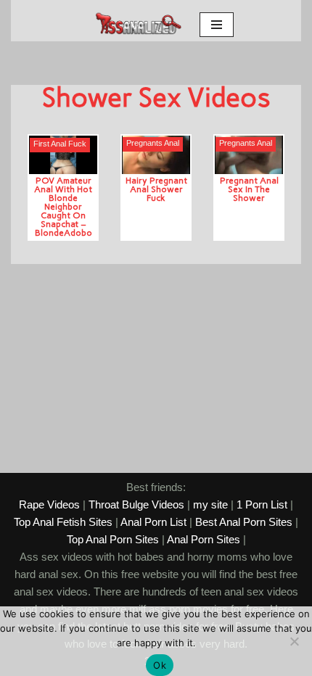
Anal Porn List (153, 522)
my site (210, 504)
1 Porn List (262, 504)
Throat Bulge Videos (136, 504)
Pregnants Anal (152, 143)
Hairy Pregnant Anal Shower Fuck (156, 189)
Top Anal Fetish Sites (63, 522)
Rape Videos (49, 504)
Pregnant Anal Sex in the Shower (249, 189)
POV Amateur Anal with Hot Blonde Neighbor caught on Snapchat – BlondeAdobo (63, 206)
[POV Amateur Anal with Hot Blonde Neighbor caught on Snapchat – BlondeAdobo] (63, 155)
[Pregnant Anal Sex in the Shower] (249, 155)
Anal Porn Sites (203, 539)
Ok (159, 665)
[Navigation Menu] (217, 24)
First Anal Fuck (59, 144)
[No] (294, 641)
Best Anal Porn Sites (243, 522)
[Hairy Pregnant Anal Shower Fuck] (156, 155)
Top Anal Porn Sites (113, 539)
